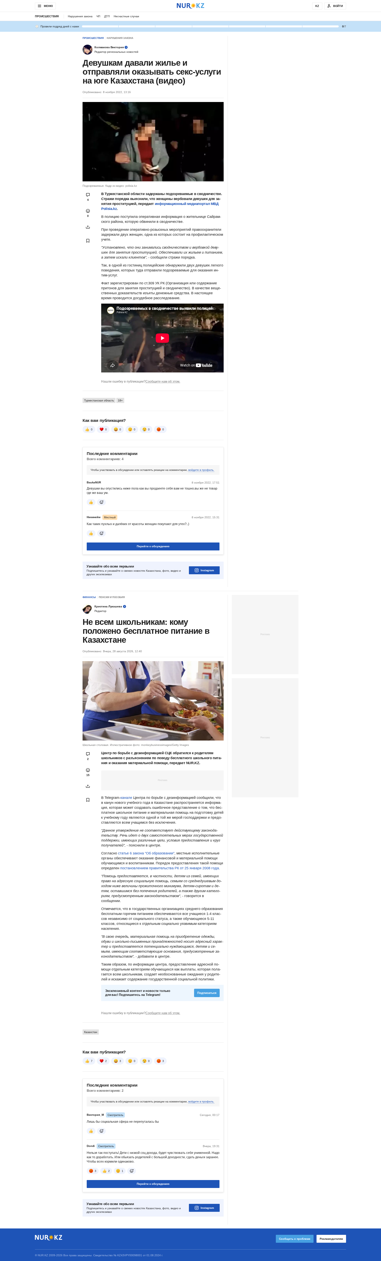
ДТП (107, 16)
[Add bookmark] (88, 240)
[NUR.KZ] (190, 6)
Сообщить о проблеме (294, 1238)
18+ (120, 400)
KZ (317, 6)
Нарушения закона (80, 16)
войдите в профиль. (201, 469)
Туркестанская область (99, 400)
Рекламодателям (331, 1238)
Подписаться (206, 993)
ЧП (98, 16)
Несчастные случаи (126, 16)
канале (126, 798)
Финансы (89, 597)
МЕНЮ (48, 6)
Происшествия (47, 16)
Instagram (207, 570)
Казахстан (90, 1032)
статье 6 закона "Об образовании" (146, 853)
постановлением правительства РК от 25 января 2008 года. (170, 868)
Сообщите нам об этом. (162, 381)
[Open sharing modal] (88, 227)
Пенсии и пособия (112, 597)
